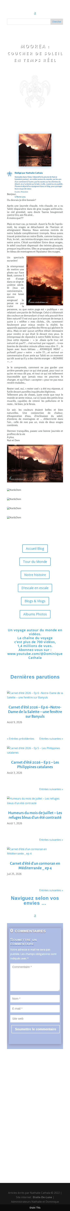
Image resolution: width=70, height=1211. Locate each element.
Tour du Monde (35, 561)
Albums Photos (35, 614)
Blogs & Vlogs (35, 601)
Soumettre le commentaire (35, 1029)
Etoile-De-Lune (42, 1197)
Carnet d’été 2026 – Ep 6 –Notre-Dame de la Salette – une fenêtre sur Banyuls (35, 711)
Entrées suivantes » (51, 738)
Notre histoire (35, 575)
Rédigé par (20, 172)
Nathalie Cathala (34, 172)
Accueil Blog (35, 548)
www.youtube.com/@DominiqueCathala (35, 655)
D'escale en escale (35, 588)
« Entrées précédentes (20, 738)
